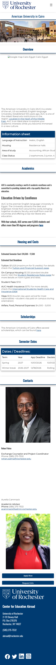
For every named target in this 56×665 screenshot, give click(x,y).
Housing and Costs (28, 241)
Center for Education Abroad (19, 606)
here (41, 225)
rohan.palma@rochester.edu (16, 459)
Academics (28, 168)
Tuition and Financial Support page (30, 268)
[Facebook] (7, 657)
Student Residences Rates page (34, 275)
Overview (28, 49)
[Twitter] (14, 657)
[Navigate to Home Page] (19, 5)
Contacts (28, 380)
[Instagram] (28, 657)
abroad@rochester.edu (13, 636)
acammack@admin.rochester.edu (19, 509)
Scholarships (28, 316)
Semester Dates (28, 341)
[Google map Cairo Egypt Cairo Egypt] (28, 80)
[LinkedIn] (21, 657)
